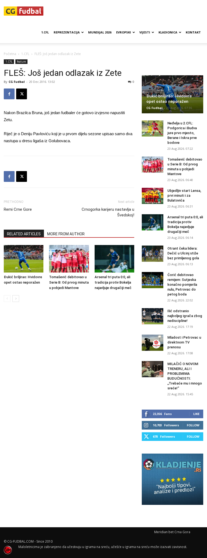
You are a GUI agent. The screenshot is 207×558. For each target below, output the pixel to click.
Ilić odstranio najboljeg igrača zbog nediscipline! (184, 316)
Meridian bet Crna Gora (172, 532)
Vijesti (144, 32)
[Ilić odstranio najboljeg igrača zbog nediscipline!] (152, 316)
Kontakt (193, 32)
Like (196, 414)
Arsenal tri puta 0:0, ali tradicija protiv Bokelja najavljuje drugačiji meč (113, 282)
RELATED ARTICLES (24, 234)
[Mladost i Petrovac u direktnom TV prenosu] (152, 343)
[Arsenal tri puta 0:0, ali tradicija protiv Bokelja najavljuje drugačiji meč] (114, 258)
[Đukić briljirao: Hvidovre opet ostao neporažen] (23, 258)
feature (21, 61)
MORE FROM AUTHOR (66, 234)
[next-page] (15, 298)
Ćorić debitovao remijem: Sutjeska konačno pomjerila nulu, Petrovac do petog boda (182, 284)
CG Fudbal (17, 82)
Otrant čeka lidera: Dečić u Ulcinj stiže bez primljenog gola (183, 253)
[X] (21, 94)
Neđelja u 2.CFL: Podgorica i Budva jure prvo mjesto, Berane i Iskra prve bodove (182, 133)
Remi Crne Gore (18, 209)
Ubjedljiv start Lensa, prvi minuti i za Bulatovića (184, 195)
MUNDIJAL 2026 (99, 32)
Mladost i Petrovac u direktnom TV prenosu (184, 342)
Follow (193, 425)
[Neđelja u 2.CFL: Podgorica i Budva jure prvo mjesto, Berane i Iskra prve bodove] (152, 128)
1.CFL (45, 32)
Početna (10, 54)
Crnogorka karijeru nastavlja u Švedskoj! (108, 212)
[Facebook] (9, 94)
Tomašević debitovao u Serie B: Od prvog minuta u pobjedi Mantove (69, 282)
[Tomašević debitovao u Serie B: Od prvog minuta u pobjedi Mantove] (69, 258)
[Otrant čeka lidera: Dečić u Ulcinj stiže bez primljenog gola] (152, 254)
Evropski (123, 32)
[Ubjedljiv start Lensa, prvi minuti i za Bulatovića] (152, 196)
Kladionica (167, 32)
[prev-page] (7, 298)
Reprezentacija (67, 32)
